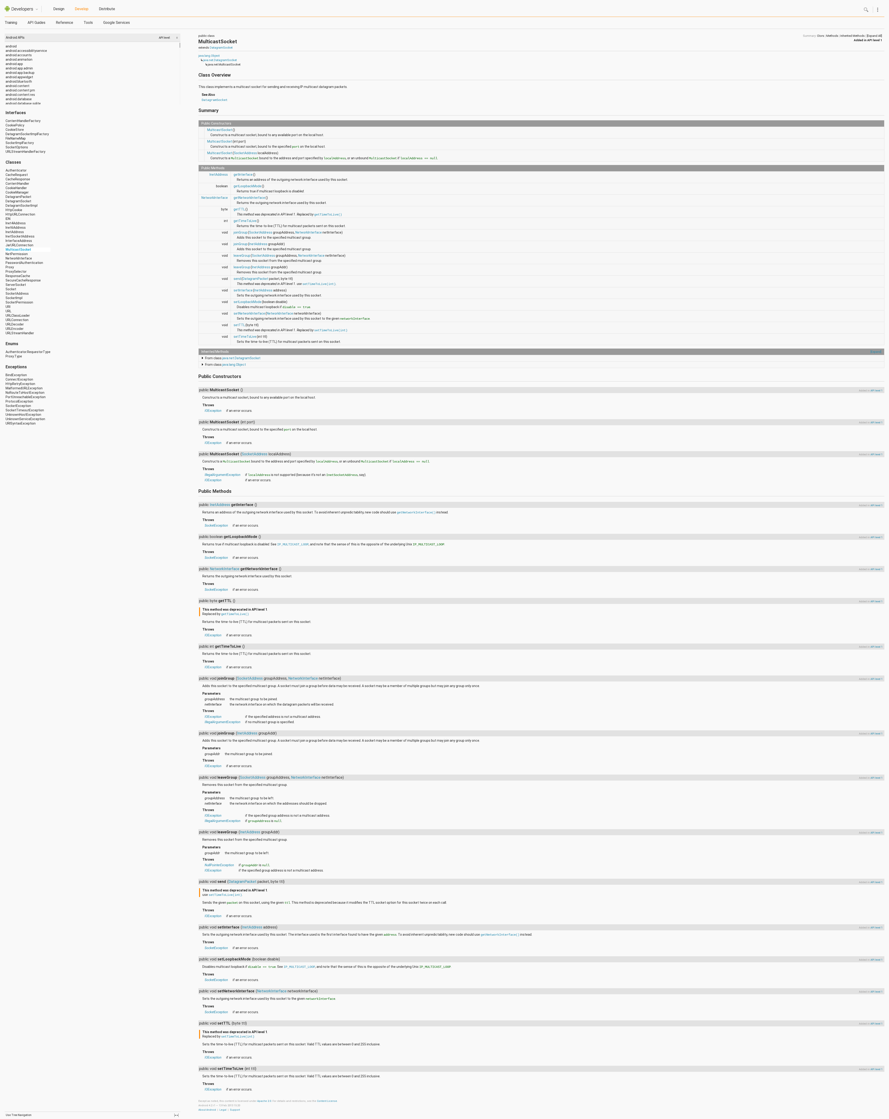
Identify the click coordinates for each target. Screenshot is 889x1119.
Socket (11, 289)
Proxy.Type (14, 356)
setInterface (243, 290)
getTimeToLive (245, 221)
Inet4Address (16, 223)
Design (58, 9)
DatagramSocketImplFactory (27, 134)
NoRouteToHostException (25, 392)
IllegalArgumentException (223, 475)
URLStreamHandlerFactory (25, 151)
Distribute (107, 9)
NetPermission (17, 254)
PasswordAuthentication (24, 263)
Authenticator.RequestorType (28, 352)
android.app (14, 64)
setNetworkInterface (249, 313)
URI (8, 307)
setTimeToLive (245, 336)
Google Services (116, 22)
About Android (207, 1109)
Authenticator (16, 170)
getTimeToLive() (328, 214)
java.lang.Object (209, 55)
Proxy (10, 267)
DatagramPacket (18, 197)
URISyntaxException (21, 423)
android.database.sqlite (23, 103)
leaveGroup (242, 255)
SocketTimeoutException (25, 410)
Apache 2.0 (264, 1101)
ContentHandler (17, 183)
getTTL (239, 209)
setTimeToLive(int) (319, 284)
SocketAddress (17, 293)
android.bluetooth (19, 81)
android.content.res (20, 95)
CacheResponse (18, 179)
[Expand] (875, 351)
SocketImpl (14, 298)
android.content (17, 86)
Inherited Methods (852, 36)
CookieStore (15, 129)
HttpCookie (14, 210)
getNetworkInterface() (416, 512)
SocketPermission (19, 302)
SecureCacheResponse (23, 280)
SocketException (18, 406)
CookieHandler (16, 188)
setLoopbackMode (247, 302)
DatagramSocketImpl (22, 205)
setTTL (239, 325)
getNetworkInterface (249, 198)
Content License (327, 1101)
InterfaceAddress (19, 241)
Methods (832, 36)
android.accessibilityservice (26, 51)
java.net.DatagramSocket (220, 60)
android (11, 46)
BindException (16, 375)
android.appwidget (19, 77)
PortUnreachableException (26, 397)
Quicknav (37, 9)
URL (8, 311)
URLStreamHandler (20, 333)
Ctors (820, 36)
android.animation (19, 59)
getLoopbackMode (247, 186)
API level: (165, 37)
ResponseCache (18, 276)
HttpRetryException (20, 384)
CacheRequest (17, 175)
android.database (19, 99)
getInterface (243, 174)
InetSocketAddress (20, 236)
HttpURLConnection (20, 214)
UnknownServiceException (25, 419)
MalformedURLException (24, 388)
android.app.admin (19, 68)
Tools (88, 22)
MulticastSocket (18, 249)
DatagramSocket (18, 201)
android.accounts (19, 55)
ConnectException (19, 379)
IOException (213, 411)
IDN (8, 219)
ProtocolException (19, 401)
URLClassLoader (18, 315)
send (237, 279)
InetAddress (15, 232)
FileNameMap (16, 138)
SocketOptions (17, 147)
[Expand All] (874, 36)
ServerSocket (16, 285)
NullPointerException (219, 865)
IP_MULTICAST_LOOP (293, 544)
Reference (64, 22)
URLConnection (17, 320)
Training (11, 22)
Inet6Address (16, 227)
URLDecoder (15, 324)
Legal (222, 1109)
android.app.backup (20, 73)
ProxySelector (16, 271)
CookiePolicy (15, 125)
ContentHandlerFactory (23, 121)
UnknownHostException (23, 414)
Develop (81, 9)
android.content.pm (20, 90)
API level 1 (874, 40)
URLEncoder (15, 329)
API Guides (36, 22)
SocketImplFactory (20, 143)
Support (235, 1109)
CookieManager (17, 192)
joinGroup (240, 232)
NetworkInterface (19, 258)
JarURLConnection (19, 245)
